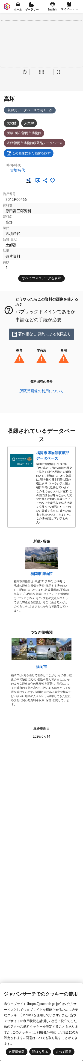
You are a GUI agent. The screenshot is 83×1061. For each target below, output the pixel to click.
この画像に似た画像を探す (31, 153)
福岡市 (41, 666)
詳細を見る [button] (40, 1052)
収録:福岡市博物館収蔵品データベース (34, 143)
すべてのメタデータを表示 (41, 278)
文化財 (11, 123)
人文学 (29, 123)
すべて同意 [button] (64, 1052)
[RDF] (29, 180)
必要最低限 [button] (17, 1052)
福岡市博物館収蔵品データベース (52, 456)
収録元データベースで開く (27, 110)
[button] (70, 6)
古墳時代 (17, 170)
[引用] (38, 180)
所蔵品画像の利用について (41, 391)
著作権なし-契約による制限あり (44, 334)
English (52, 9)
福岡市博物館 (41, 574)
